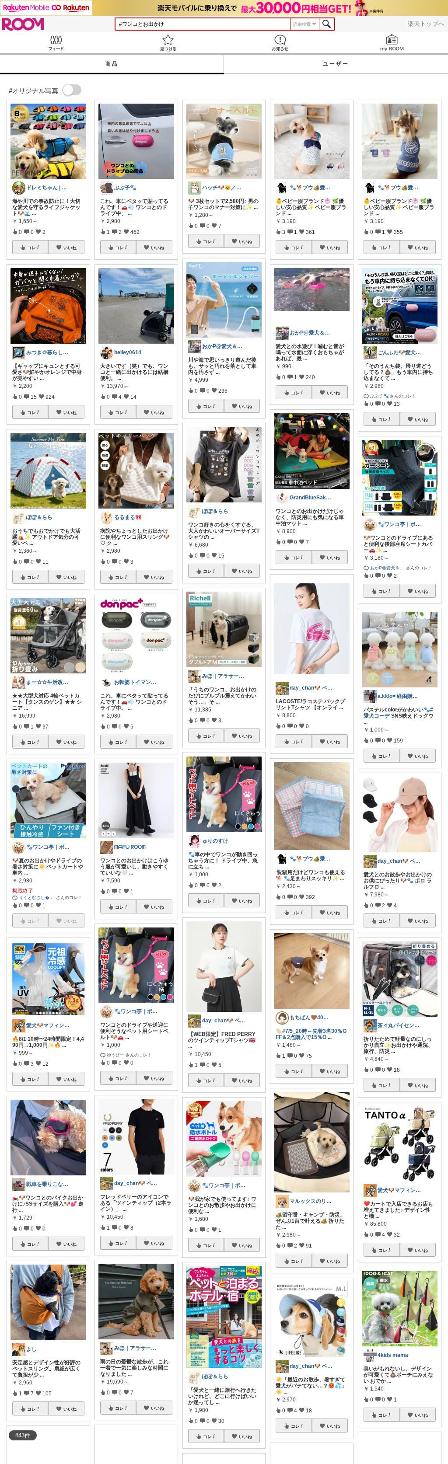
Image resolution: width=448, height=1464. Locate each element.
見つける (168, 42)
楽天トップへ (426, 23)
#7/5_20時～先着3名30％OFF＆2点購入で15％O (311, 1034)
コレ (31, 247)
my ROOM (392, 42)
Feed (56, 42)
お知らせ (280, 42)
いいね (70, 247)
